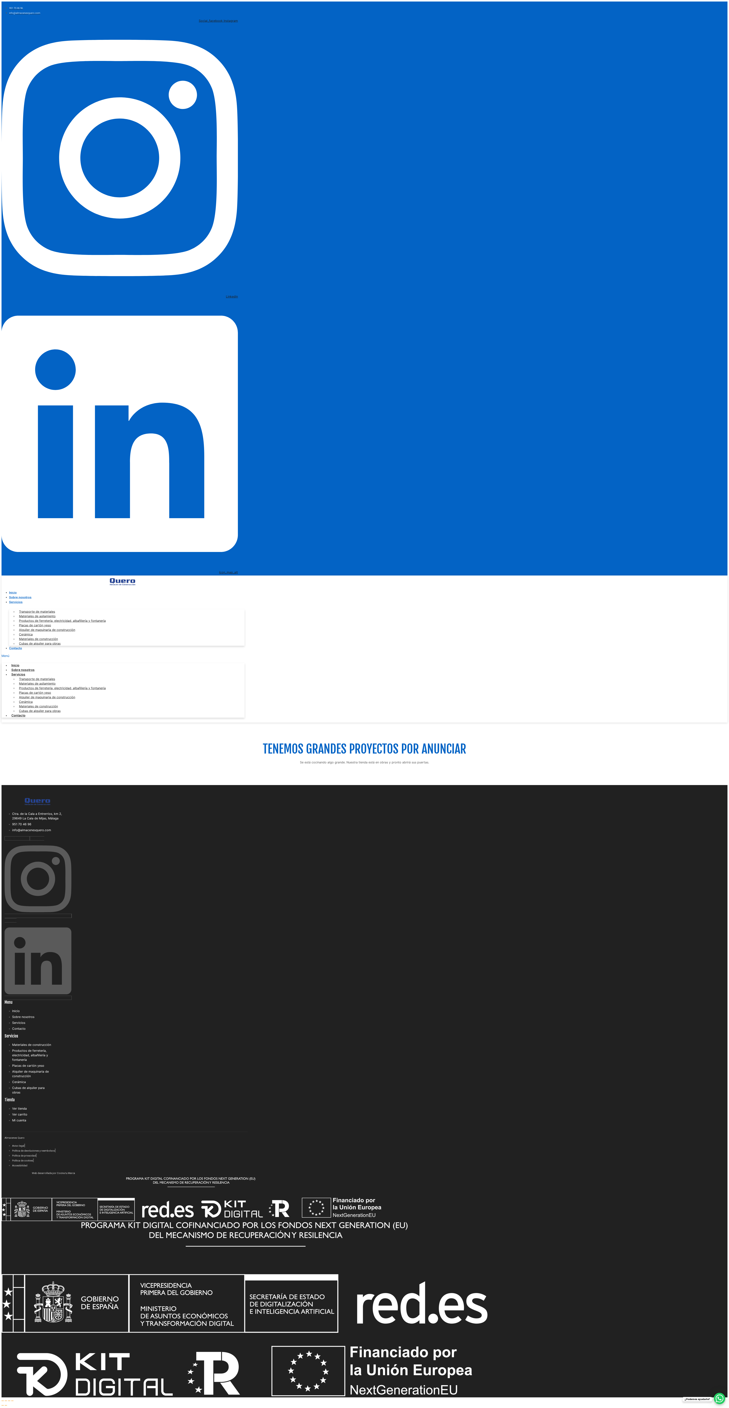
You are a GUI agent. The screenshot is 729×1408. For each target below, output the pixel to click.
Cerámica (26, 634)
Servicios (16, 602)
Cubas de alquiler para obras (40, 643)
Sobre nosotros (20, 597)
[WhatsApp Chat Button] (719, 1398)
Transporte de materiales (37, 611)
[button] (123, 656)
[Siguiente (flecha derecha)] (6, 1405)
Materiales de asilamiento (37, 616)
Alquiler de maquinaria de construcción (47, 630)
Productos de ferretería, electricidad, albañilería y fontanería (62, 621)
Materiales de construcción (38, 639)
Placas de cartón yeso (35, 625)
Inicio (13, 592)
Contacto (15, 648)
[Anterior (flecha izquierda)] (3, 1405)
